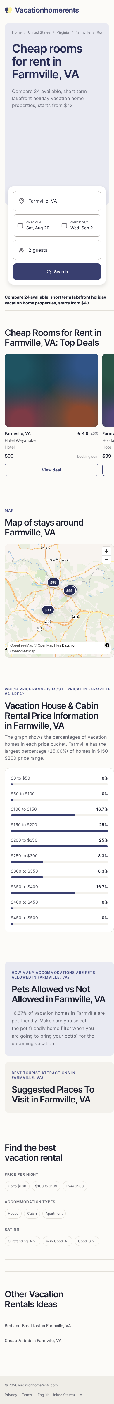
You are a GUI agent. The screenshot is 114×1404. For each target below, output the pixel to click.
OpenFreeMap (21, 644)
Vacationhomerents (47, 10)
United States (39, 32)
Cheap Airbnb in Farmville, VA (33, 1340)
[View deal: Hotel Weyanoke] (51, 390)
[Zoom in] (106, 551)
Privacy (11, 1395)
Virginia (63, 32)
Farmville (82, 32)
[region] (59, 600)
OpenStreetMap (22, 650)
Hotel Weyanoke (20, 440)
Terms (27, 1395)
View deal (51, 469)
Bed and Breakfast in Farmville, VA (38, 1325)
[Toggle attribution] (107, 645)
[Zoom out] (106, 559)
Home (17, 32)
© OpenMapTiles (47, 644)
